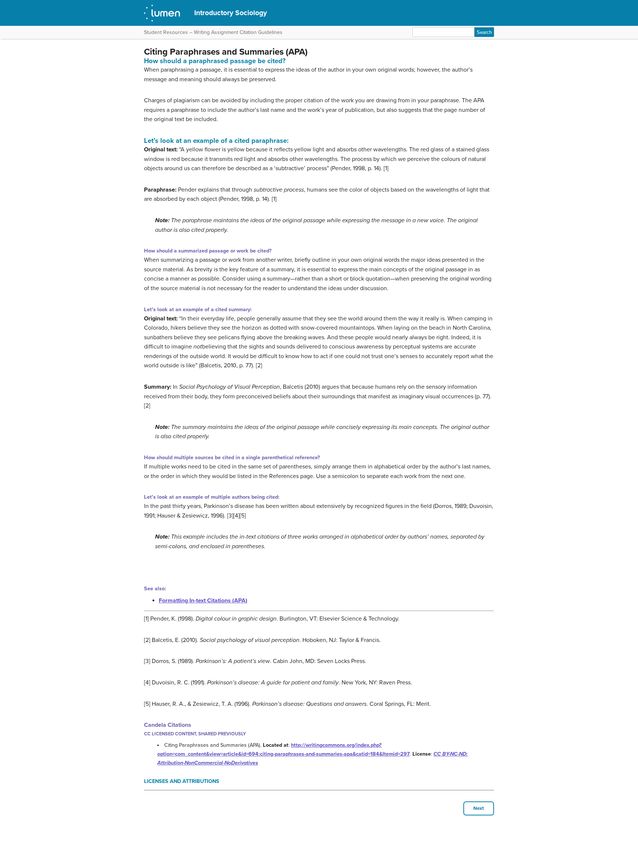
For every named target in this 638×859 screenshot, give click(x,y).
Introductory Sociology (230, 12)
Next (478, 808)
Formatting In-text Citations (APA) (203, 600)
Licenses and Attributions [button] (181, 781)
